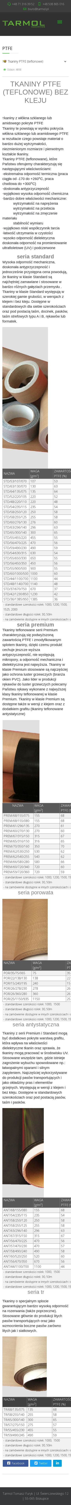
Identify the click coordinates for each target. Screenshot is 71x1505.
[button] (58, 61)
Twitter (43, 1463)
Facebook (17, 1463)
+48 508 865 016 (53, 4)
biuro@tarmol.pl (38, 9)
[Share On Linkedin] (57, 1463)
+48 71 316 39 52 (23, 4)
